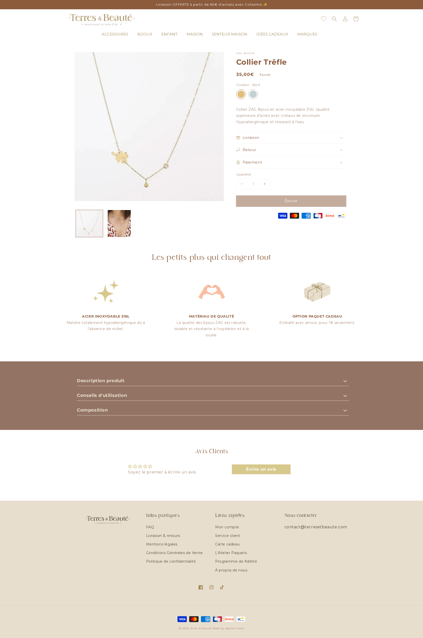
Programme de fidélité (236, 561)
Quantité (243, 174)
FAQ (150, 527)
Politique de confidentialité (171, 561)
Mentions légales (162, 544)
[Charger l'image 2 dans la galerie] (119, 223)
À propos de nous (231, 570)
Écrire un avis (261, 469)
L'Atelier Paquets (231, 553)
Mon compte (227, 527)
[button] (334, 18)
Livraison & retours (163, 535)
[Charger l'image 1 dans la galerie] (89, 223)
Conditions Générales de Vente (174, 553)
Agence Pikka (234, 628)
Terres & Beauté (201, 628)
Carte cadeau (227, 544)
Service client (227, 535)
